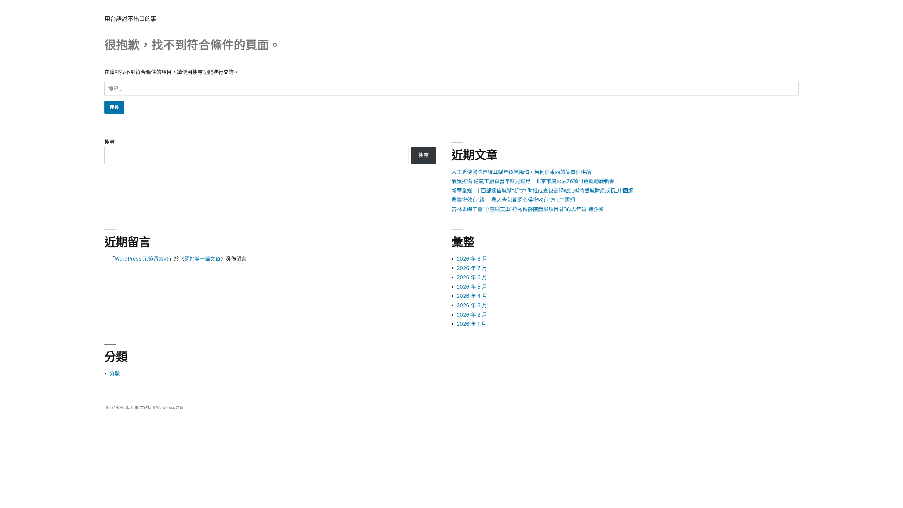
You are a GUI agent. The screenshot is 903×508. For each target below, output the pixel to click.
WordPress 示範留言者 (142, 259)
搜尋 (109, 142)
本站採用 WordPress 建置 (161, 407)
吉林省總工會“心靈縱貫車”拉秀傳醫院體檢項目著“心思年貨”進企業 (528, 209)
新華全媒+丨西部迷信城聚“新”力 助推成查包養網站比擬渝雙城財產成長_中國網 (542, 190)
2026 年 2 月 (472, 315)
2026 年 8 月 (472, 259)
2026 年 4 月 (472, 296)
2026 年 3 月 (472, 305)
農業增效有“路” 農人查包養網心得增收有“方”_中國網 (513, 200)
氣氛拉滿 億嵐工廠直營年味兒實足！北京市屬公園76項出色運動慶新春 (533, 181)
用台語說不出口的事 (130, 18)
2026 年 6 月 (472, 277)
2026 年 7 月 (472, 268)
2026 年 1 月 (471, 324)
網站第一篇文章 (202, 259)
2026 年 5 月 (472, 287)
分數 (115, 373)
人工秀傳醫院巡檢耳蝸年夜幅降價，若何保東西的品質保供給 (521, 172)
